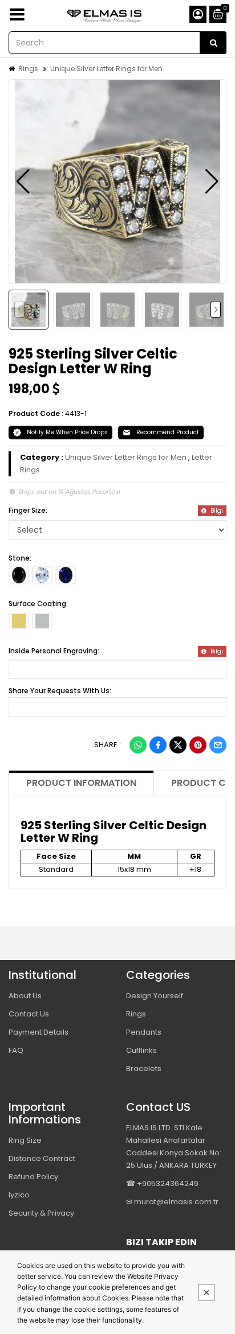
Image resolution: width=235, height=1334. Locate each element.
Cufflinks (141, 1050)
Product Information (81, 782)
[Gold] (19, 621)
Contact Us (29, 1013)
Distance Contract (42, 1158)
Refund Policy (33, 1176)
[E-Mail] (217, 745)
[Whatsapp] (138, 745)
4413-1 (76, 413)
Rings (28, 68)
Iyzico (19, 1194)
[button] (23, 181)
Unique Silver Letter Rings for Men (106, 68)
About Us (25, 995)
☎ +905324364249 (162, 1183)
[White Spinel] (42, 575)
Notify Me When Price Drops (67, 432)
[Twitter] (178, 745)
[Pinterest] (197, 745)
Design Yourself (154, 995)
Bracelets (143, 1068)
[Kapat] (206, 1292)
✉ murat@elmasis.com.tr (172, 1201)
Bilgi (216, 511)
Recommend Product (167, 432)
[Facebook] (158, 745)
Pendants (143, 1032)
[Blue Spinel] (65, 575)
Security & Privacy (41, 1213)
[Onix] (19, 575)
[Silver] (42, 621)
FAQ (16, 1050)
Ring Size (25, 1140)
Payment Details (38, 1032)
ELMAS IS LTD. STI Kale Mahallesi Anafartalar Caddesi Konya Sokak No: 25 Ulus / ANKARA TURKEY (173, 1146)
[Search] (213, 42)
